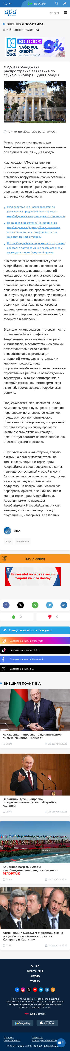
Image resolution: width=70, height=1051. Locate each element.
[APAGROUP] (35, 1014)
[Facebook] (17, 990)
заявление (23, 541)
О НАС (35, 966)
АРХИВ (35, 976)
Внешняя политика (24, 29)
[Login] (64, 4)
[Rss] (53, 990)
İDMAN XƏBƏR (35, 558)
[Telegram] (41, 990)
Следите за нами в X (22, 668)
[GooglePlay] (22, 1023)
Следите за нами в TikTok (25, 650)
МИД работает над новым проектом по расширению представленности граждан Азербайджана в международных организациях (36, 211)
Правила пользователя (12, 1039)
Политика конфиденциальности (45, 1039)
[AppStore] (47, 1023)
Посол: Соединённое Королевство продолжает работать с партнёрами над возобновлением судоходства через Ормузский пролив (36, 248)
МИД (8, 541)
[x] (29, 990)
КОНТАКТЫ (35, 971)
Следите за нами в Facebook (26, 659)
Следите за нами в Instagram (26, 640)
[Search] (56, 3)
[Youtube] (35, 990)
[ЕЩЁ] (64, 13)
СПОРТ (54, 13)
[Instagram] (23, 990)
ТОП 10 (35, 981)
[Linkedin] (47, 990)
